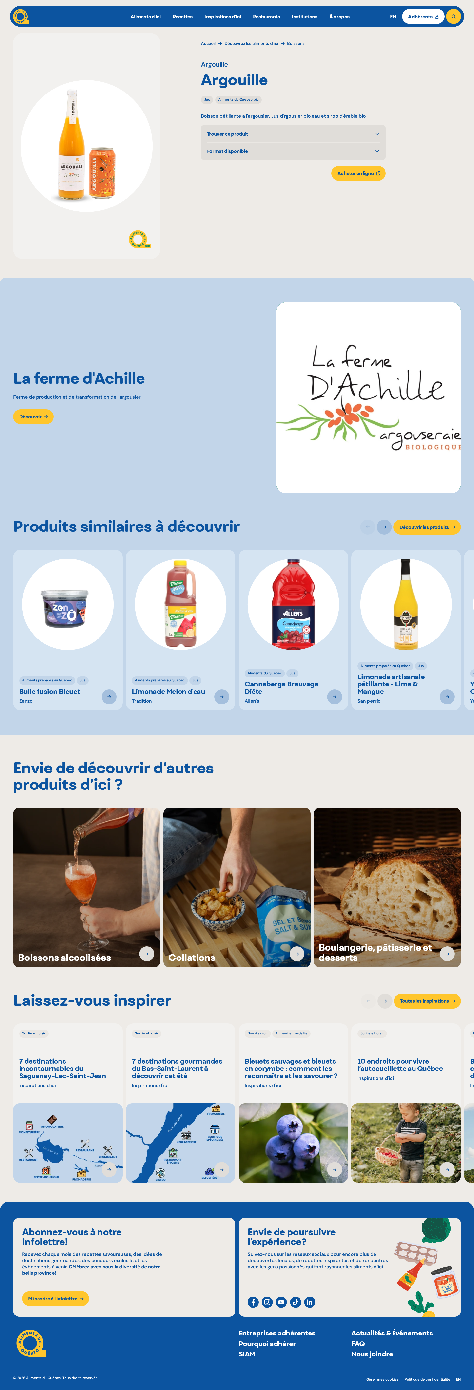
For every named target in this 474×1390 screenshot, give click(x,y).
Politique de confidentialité (427, 1379)
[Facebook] (253, 1302)
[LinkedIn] (309, 1302)
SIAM (247, 1354)
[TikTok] (295, 1302)
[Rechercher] (453, 16)
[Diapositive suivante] (384, 527)
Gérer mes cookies (382, 1379)
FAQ (358, 1343)
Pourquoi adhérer (267, 1343)
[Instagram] (267, 1302)
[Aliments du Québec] (21, 16)
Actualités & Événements (392, 1333)
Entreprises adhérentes (277, 1333)
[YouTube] (281, 1302)
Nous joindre (372, 1354)
